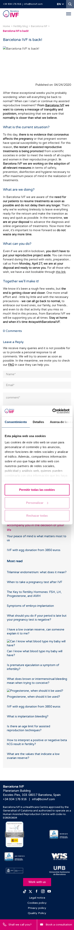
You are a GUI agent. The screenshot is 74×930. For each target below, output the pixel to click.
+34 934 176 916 (12, 4)
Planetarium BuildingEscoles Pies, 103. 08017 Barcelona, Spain (32, 793)
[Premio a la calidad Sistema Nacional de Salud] (14, 834)
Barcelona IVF (54, 105)
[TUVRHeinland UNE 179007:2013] (14, 856)
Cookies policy (37, 903)
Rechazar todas (37, 515)
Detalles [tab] (38, 422)
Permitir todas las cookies (37, 489)
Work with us (37, 882)
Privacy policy (37, 908)
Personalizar (34, 502)
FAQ (11, 365)
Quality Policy (37, 913)
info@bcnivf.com (33, 4)
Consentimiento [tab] (16, 422)
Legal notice (37, 897)
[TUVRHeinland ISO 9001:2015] (59, 834)
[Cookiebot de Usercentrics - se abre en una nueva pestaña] (52, 411)
